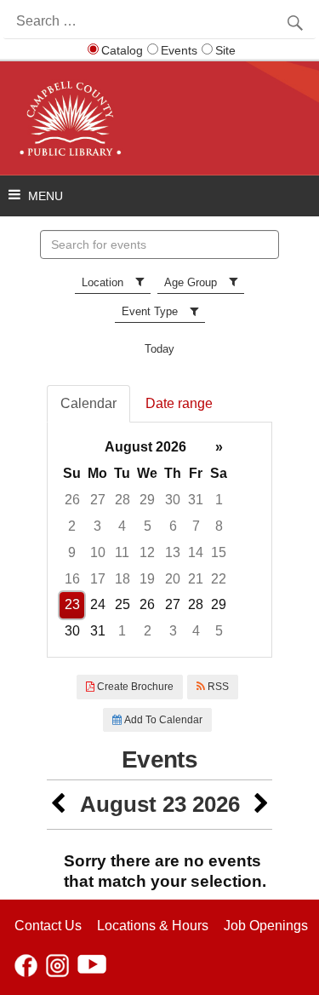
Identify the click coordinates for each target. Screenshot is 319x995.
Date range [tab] (179, 403)
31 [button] (195, 499)
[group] (159, 539)
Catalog (122, 50)
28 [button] (122, 499)
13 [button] (172, 552)
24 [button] (97, 604)
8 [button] (219, 526)
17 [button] (97, 579)
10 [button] (97, 552)
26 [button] (72, 499)
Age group (190, 282)
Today (159, 348)
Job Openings (266, 925)
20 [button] (172, 579)
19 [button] (147, 579)
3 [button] (97, 526)
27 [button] (97, 499)
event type (150, 311)
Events (179, 50)
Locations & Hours (152, 925)
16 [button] (72, 579)
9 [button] (72, 552)
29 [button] (147, 499)
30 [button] (172, 499)
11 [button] (122, 552)
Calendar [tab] (88, 403)
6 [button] (173, 526)
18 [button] (122, 579)
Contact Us (48, 925)
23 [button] (72, 604)
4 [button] (122, 526)
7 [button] (196, 526)
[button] (58, 804)
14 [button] (195, 552)
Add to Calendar (162, 720)
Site (225, 50)
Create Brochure (134, 687)
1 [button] (219, 499)
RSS (217, 687)
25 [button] (122, 604)
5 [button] (147, 526)
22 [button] (218, 579)
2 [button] (72, 526)
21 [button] (195, 579)
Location (102, 282)
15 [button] (218, 552)
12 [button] (147, 552)
